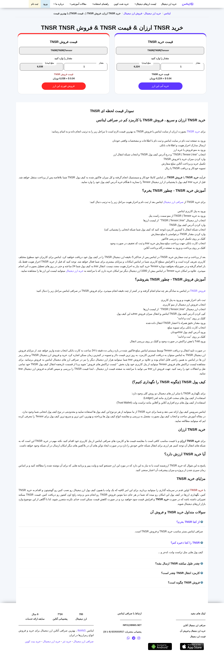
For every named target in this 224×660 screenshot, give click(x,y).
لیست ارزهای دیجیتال (146, 4)
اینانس (167, 13)
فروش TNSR (197, 290)
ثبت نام (34, 4)
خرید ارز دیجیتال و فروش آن (192, 631)
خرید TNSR (193, 131)
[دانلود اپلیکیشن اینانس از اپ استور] (191, 646)
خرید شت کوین (121, 4)
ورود (45, 4)
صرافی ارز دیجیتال (173, 202)
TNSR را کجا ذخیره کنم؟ (186, 542)
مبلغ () (146, 63)
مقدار (198, 63)
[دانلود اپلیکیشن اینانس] (159, 646)
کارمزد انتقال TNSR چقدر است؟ (181, 573)
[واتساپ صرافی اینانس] (128, 638)
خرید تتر (66, 641)
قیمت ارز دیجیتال (197, 636)
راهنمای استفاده (101, 4)
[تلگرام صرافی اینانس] (133, 638)
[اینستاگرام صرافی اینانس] (138, 638)
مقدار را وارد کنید (160, 58)
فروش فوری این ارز (64, 86)
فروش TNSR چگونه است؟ (184, 582)
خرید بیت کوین (33, 641)
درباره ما (59, 4)
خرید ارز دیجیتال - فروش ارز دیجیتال (142, 13)
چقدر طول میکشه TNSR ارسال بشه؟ (178, 563)
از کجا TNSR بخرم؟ (188, 521)
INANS (82, 630)
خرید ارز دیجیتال (169, 4)
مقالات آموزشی (78, 4)
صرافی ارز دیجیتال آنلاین (194, 625)
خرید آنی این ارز (160, 86)
